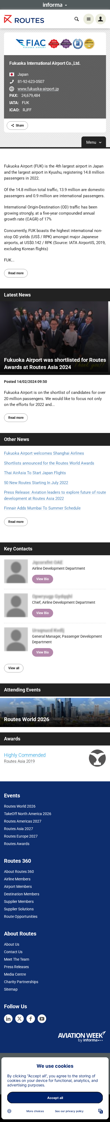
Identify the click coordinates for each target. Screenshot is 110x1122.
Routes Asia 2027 (18, 829)
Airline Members (17, 879)
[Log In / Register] (100, 19)
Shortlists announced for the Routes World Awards (49, 463)
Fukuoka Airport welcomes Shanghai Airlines (44, 453)
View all (13, 668)
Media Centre (15, 974)
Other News (16, 439)
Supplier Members (19, 901)
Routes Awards (16, 844)
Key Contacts (18, 549)
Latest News (17, 295)
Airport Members (18, 886)
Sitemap (11, 989)
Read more (15, 273)
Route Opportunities (20, 916)
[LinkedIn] (8, 1018)
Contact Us (13, 952)
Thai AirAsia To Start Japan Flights (35, 472)
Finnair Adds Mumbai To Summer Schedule (42, 508)
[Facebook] (30, 1018)
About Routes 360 (19, 871)
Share (20, 125)
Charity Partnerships (21, 982)
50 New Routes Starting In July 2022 (36, 482)
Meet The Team (16, 959)
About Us (11, 944)
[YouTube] (42, 1018)
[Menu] (88, 19)
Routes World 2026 (20, 806)
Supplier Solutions (19, 909)
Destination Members (21, 894)
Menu (91, 142)
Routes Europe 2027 (21, 836)
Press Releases (16, 967)
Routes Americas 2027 (22, 821)
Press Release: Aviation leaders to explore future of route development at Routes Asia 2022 (55, 495)
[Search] (76, 19)
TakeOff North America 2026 (27, 814)
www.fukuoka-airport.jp (38, 88)
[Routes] (24, 19)
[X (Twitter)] (19, 1018)
